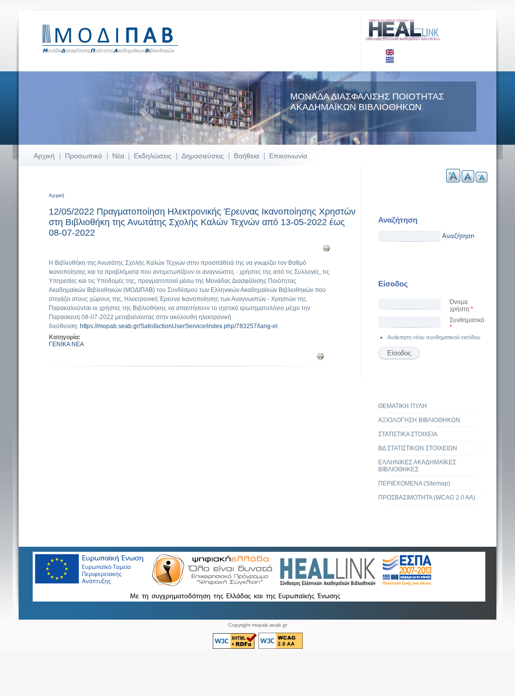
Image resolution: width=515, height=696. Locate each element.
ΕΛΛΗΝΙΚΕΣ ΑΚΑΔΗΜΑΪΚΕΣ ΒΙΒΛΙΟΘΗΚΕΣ (417, 466)
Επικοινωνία (288, 156)
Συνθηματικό (467, 324)
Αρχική (44, 156)
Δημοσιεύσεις (203, 156)
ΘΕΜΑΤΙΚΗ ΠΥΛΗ (402, 406)
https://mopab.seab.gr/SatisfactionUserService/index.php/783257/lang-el (179, 326)
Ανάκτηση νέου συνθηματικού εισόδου (433, 337)
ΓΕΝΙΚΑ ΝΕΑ (66, 344)
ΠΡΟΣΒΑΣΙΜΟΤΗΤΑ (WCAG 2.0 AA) (426, 497)
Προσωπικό (83, 156)
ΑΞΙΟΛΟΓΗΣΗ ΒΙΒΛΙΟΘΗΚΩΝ (419, 420)
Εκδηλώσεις (152, 156)
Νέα (118, 156)
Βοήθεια (246, 156)
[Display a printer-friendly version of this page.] (326, 247)
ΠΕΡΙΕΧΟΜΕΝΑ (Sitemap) (414, 483)
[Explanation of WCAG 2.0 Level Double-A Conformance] (281, 647)
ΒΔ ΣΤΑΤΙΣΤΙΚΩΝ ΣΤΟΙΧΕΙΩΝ (417, 448)
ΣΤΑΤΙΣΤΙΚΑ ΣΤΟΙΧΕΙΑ (408, 434)
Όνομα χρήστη (461, 306)
